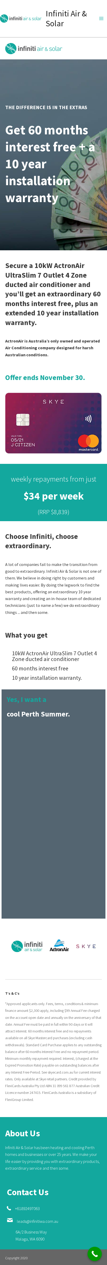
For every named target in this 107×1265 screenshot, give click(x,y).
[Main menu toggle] (101, 18)
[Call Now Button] (95, 1254)
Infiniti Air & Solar (66, 19)
